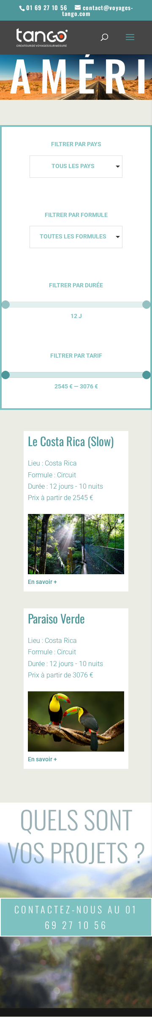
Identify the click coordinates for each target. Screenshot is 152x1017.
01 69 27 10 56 (46, 7)
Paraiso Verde (56, 618)
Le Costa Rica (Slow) (71, 441)
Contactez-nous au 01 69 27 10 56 (76, 916)
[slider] (5, 304)
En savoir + (42, 581)
